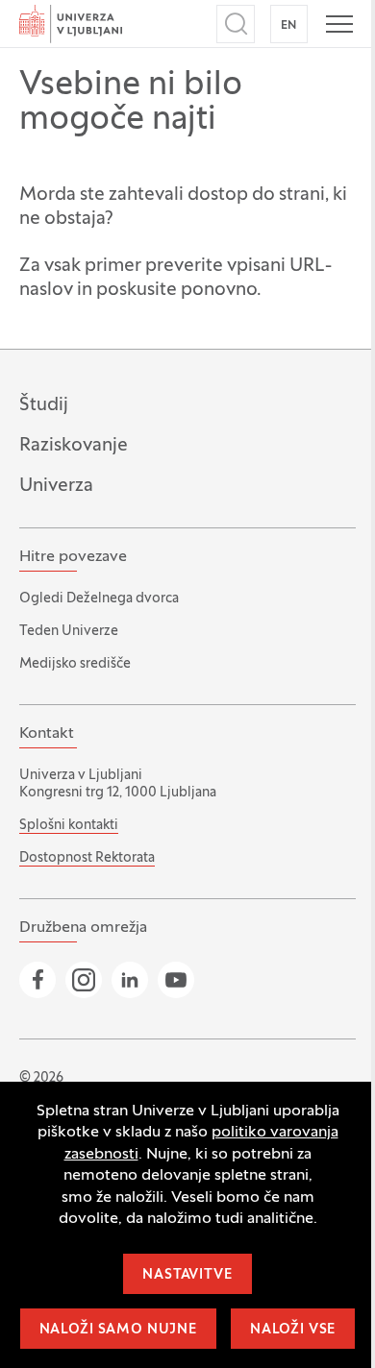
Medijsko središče (75, 664)
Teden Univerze (68, 631)
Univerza (56, 486)
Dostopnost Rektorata (87, 858)
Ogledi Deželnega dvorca (99, 599)
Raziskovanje (73, 445)
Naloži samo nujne (118, 1330)
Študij (43, 405)
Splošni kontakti (68, 825)
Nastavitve (187, 1275)
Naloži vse (293, 1330)
